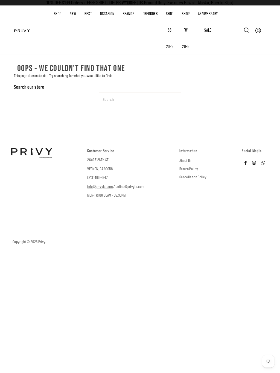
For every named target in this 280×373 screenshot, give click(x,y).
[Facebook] (245, 163)
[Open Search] (246, 30)
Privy (41, 241)
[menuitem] (77, 14)
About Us (185, 160)
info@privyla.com (100, 186)
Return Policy (188, 169)
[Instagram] (254, 163)
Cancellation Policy (193, 177)
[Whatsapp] (263, 163)
